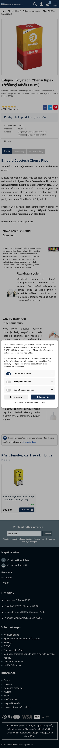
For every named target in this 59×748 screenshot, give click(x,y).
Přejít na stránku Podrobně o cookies (29, 402)
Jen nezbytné (16, 397)
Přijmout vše (43, 397)
